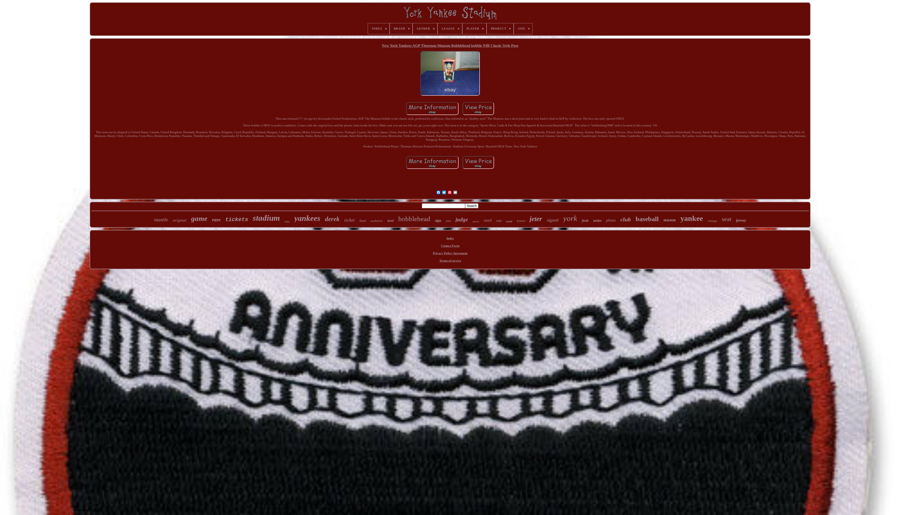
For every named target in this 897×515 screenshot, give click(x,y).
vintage (712, 221)
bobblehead (414, 219)
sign (438, 221)
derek (332, 219)
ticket (349, 220)
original (179, 220)
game (199, 218)
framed (521, 221)
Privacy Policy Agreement (450, 253)
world (509, 221)
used (487, 220)
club (625, 219)
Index (450, 238)
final (363, 221)
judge (462, 220)
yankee (691, 218)
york (570, 218)
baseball (647, 219)
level (391, 221)
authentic (377, 221)
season (669, 219)
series (597, 221)
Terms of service (450, 260)
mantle (161, 220)
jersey (741, 220)
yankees (307, 218)
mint (448, 221)
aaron (476, 221)
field (585, 221)
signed (553, 220)
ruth (499, 221)
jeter (536, 219)
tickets (236, 219)
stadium (266, 218)
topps (287, 221)
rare (216, 220)
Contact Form (450, 245)
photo (611, 220)
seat (726, 219)
